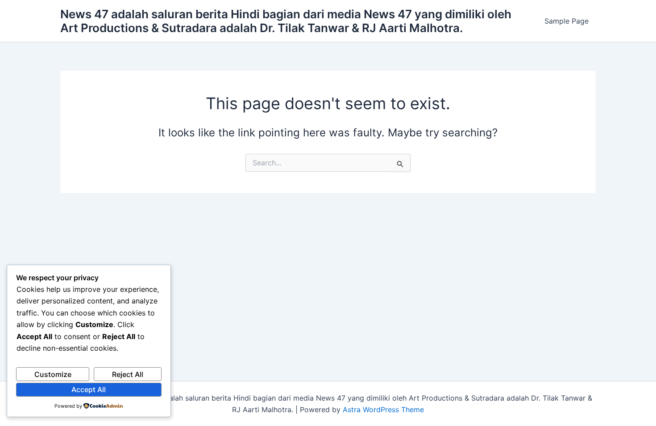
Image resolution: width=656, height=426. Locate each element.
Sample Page (566, 20)
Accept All (88, 389)
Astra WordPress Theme (383, 409)
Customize (52, 374)
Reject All (127, 374)
